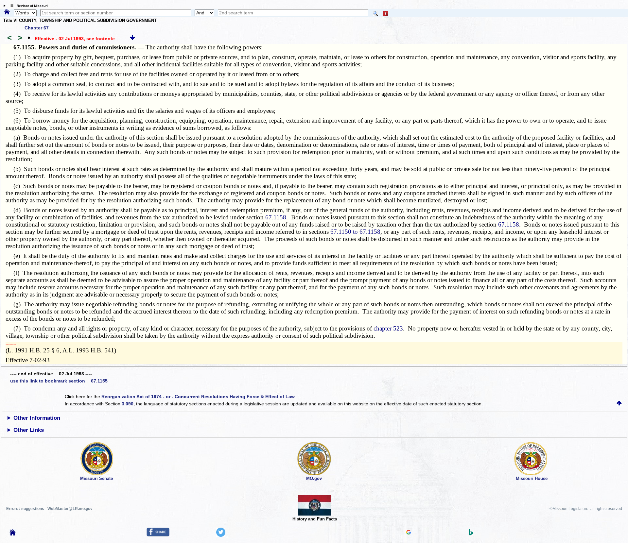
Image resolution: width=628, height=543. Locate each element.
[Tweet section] (220, 535)
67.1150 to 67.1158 (355, 231)
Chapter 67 (37, 27)
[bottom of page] (132, 38)
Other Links (28, 430)
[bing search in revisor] (471, 533)
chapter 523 (388, 328)
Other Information (36, 418)
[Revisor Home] (12, 533)
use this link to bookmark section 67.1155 (59, 380)
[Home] (7, 12)
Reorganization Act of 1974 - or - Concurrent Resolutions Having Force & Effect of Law (198, 396)
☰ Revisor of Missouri (27, 6)
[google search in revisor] (408, 532)
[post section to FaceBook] (158, 534)
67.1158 (275, 217)
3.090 (127, 403)
